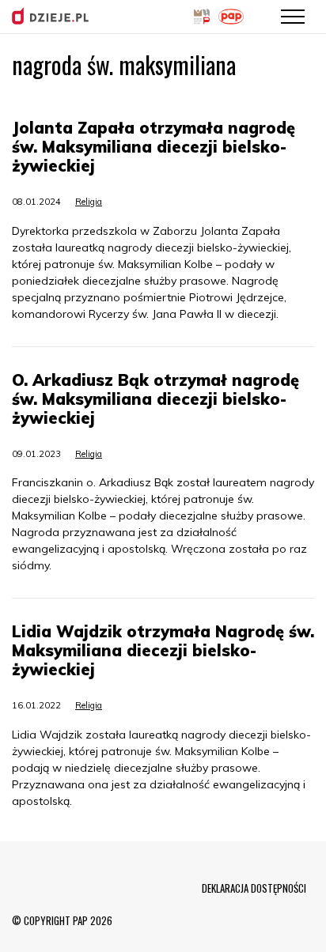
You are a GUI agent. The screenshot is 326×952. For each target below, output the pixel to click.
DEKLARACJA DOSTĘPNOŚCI (254, 888)
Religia (88, 201)
